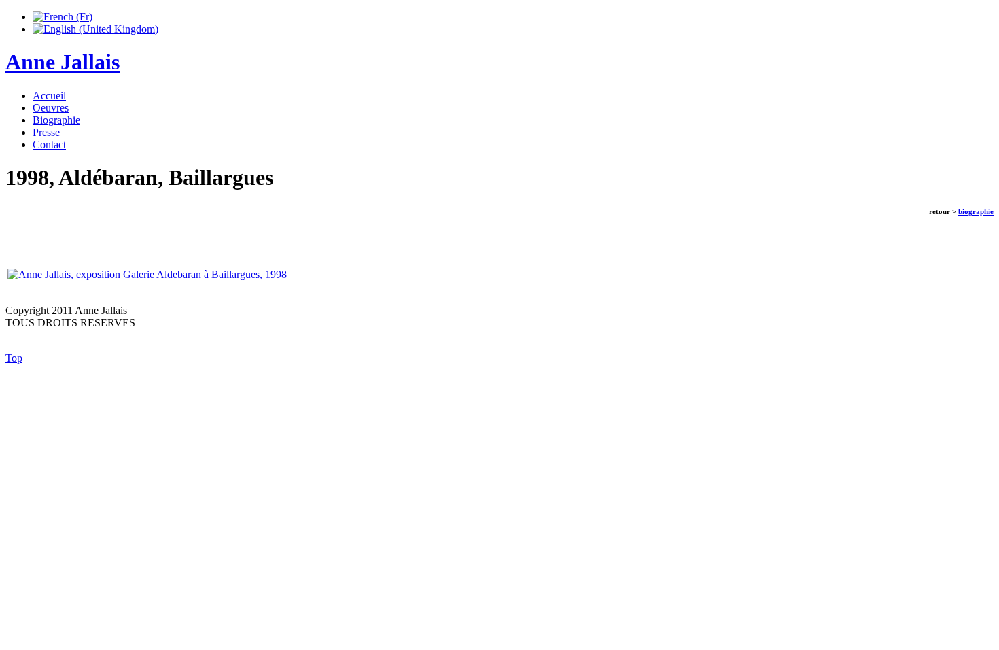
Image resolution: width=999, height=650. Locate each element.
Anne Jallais (62, 62)
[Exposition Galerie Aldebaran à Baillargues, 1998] (147, 274)
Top (13, 358)
